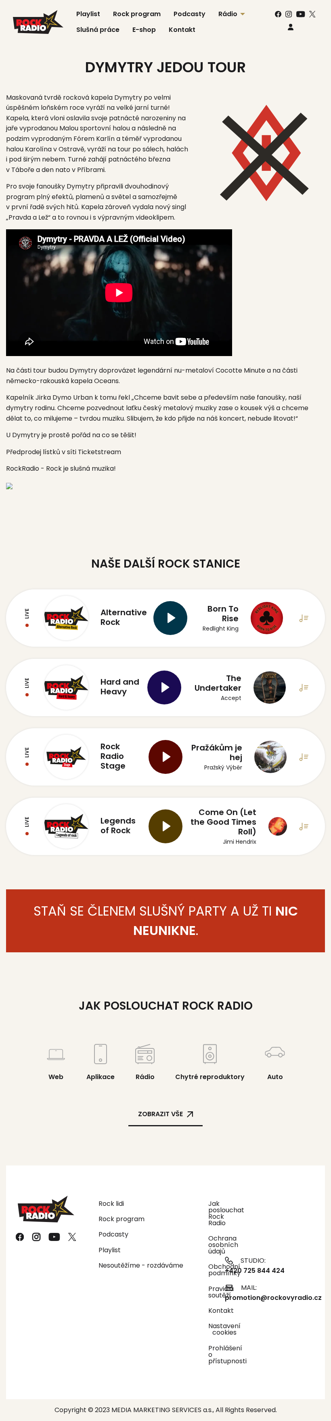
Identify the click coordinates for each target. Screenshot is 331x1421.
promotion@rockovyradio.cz (273, 1297)
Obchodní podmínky (211, 1270)
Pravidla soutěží (211, 1292)
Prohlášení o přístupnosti (211, 1354)
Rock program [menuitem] (137, 14)
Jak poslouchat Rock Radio (211, 1213)
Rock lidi (111, 1203)
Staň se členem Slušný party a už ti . (166, 920)
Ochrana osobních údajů (211, 1245)
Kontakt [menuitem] (182, 29)
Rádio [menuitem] (227, 14)
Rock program (121, 1219)
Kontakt (211, 1310)
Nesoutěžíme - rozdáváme (140, 1265)
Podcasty (113, 1234)
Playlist (109, 1250)
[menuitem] (290, 27)
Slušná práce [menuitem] (97, 29)
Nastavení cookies (224, 1329)
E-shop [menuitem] (144, 29)
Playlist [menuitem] (88, 14)
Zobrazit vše (160, 1114)
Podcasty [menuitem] (189, 14)
